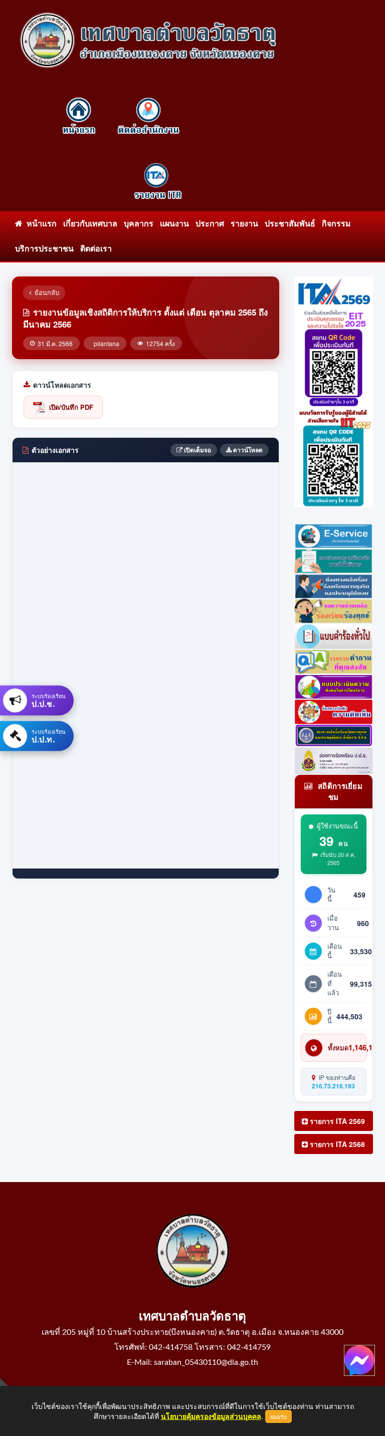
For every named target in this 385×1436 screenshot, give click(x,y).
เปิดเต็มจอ (196, 449)
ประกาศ (210, 224)
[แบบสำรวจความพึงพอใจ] (333, 686)
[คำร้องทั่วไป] (333, 635)
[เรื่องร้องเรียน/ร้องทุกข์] (333, 610)
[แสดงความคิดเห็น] (333, 711)
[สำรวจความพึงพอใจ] (333, 560)
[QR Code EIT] (333, 356)
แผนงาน (174, 224)
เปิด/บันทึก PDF (71, 407)
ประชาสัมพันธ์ (290, 224)
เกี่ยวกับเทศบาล (90, 224)
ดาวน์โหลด (247, 449)
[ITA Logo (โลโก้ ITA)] (333, 290)
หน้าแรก (40, 224)
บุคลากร (138, 224)
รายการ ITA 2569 (336, 1121)
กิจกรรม (336, 224)
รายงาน (244, 224)
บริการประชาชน (44, 249)
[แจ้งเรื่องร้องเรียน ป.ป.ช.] (333, 585)
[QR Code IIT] (333, 456)
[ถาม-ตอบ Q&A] (333, 660)
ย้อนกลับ (47, 292)
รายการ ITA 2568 (336, 1144)
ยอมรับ (278, 1416)
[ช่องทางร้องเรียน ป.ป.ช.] (333, 760)
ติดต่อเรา (96, 249)
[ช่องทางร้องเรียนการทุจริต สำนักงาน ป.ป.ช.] (333, 735)
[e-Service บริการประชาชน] (333, 534)
